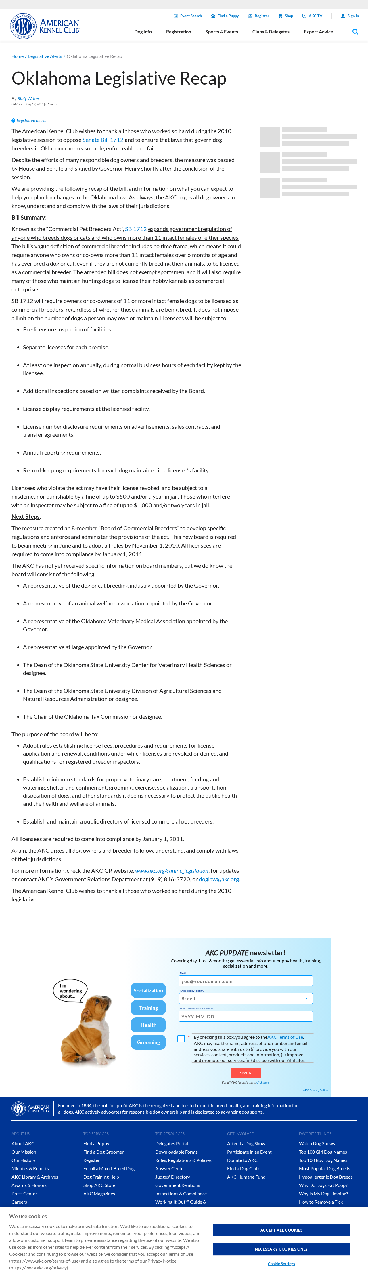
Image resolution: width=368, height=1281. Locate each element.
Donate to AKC (242, 1160)
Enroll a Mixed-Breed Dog (109, 1168)
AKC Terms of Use (285, 1037)
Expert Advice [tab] (318, 31)
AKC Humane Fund (246, 1176)
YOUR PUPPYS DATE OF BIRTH (196, 1008)
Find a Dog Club (243, 1168)
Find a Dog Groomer (103, 1151)
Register (262, 16)
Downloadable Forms (176, 1151)
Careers (19, 1201)
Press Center (24, 1193)
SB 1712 (136, 228)
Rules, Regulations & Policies (183, 1160)
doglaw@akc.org (219, 879)
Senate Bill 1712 (103, 139)
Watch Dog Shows (317, 1143)
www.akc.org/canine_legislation (171, 870)
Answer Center (170, 1168)
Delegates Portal (171, 1143)
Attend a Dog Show (246, 1143)
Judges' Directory (172, 1176)
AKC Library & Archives (35, 1176)
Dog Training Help (101, 1176)
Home (18, 56)
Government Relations (177, 1185)
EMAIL (183, 973)
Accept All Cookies (281, 1230)
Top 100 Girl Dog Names (323, 1151)
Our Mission (24, 1151)
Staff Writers (29, 98)
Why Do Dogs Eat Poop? (323, 1185)
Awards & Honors (29, 1185)
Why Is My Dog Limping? (323, 1193)
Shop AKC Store (99, 1185)
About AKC (23, 1143)
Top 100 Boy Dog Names (323, 1160)
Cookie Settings (281, 1263)
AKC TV (315, 16)
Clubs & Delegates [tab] (271, 31)
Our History (23, 1160)
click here (263, 1082)
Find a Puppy (228, 16)
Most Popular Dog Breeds (324, 1168)
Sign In (353, 16)
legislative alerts (31, 120)
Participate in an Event (249, 1151)
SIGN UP (245, 1073)
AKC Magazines (99, 1193)
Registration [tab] (178, 31)
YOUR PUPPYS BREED (192, 991)
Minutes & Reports (30, 1168)
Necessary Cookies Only (281, 1249)
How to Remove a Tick (321, 1201)
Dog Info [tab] (143, 31)
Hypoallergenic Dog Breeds (326, 1176)
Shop (289, 16)
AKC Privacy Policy (315, 1090)
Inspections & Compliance (181, 1193)
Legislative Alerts (45, 56)
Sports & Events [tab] (222, 31)
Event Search (191, 16)
